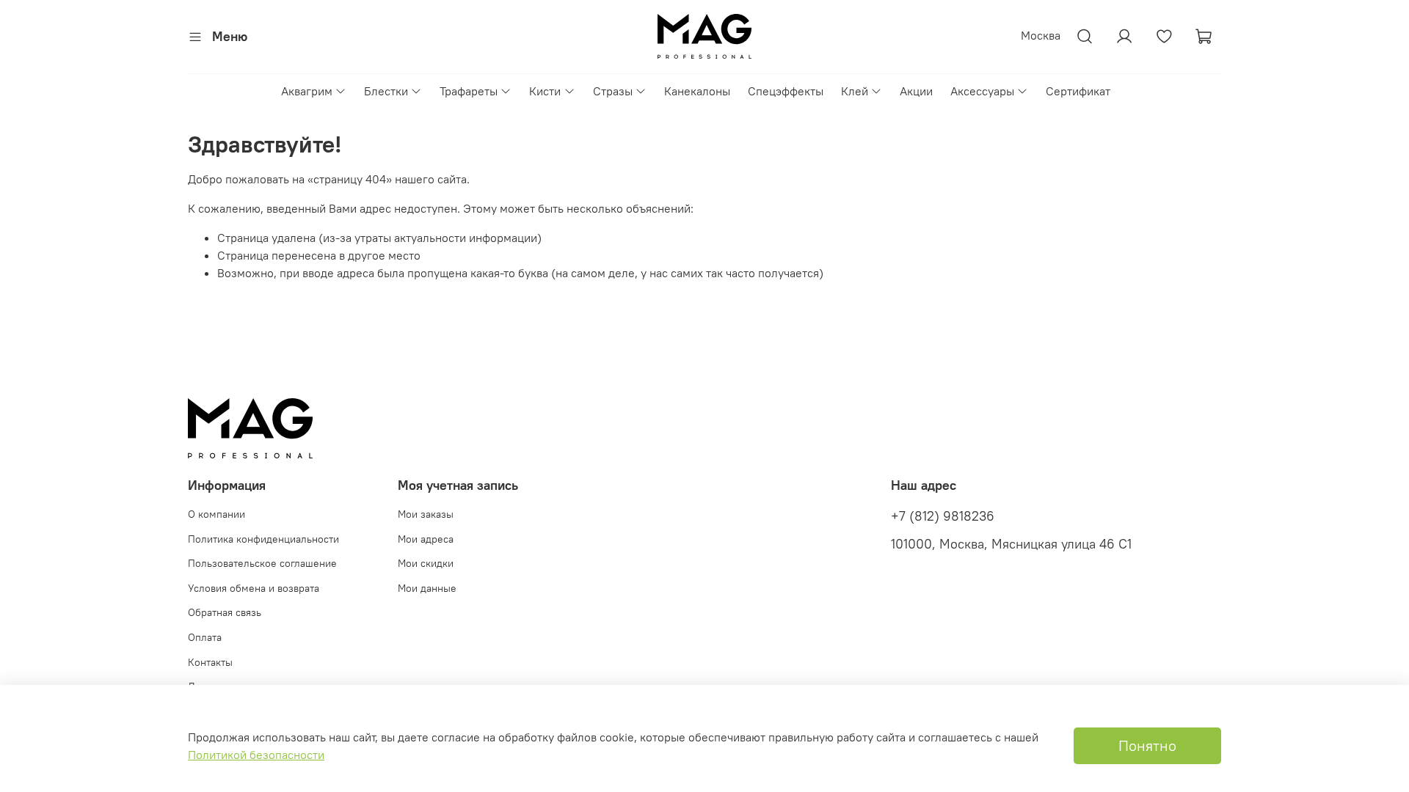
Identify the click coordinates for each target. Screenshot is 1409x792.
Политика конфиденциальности (263, 539)
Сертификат (1078, 91)
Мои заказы (426, 514)
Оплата (205, 637)
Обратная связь (224, 612)
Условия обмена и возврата (253, 588)
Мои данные (427, 588)
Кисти (545, 91)
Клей (854, 91)
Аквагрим (306, 91)
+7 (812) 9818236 (942, 516)
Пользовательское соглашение (262, 563)
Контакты (210, 662)
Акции (916, 91)
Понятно (1147, 745)
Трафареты (469, 91)
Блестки (386, 91)
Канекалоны (697, 91)
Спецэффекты (785, 91)
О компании (216, 514)
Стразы (613, 91)
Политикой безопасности (256, 754)
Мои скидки (426, 563)
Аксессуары (982, 91)
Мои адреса (426, 539)
